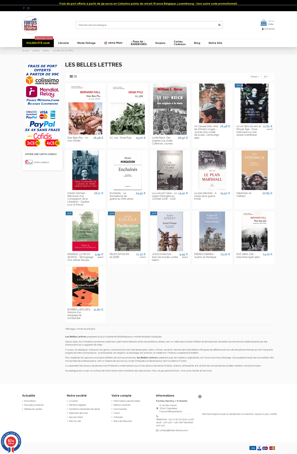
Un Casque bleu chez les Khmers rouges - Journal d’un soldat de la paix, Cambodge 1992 (206, 132)
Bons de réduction (123, 421)
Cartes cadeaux (41, 162)
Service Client (76, 417)
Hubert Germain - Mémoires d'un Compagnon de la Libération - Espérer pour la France (78, 199)
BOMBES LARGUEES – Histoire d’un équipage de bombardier (79, 314)
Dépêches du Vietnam (243, 194)
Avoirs (117, 413)
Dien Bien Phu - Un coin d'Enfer (77, 139)
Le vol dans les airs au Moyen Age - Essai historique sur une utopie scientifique (248, 130)
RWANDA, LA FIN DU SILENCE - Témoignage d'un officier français (80, 257)
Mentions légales (77, 405)
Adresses (118, 417)
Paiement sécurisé (78, 413)
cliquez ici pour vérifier (266, 414)
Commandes (120, 409)
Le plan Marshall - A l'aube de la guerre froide (205, 196)
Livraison (73, 401)
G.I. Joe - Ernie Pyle (120, 137)
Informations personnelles (127, 401)
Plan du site (75, 421)
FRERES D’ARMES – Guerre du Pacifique (205, 255)
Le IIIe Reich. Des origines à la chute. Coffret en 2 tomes (162, 140)
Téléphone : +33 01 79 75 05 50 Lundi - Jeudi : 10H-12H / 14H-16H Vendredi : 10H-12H (175, 422)
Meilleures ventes (33, 409)
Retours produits (122, 405)
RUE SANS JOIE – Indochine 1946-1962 (248, 255)
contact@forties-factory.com (174, 430)
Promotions (30, 401)
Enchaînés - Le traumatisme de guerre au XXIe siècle (121, 196)
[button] (113, 43)
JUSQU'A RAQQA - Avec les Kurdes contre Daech (165, 257)
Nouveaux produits (34, 405)
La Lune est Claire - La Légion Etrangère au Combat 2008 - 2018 (164, 196)
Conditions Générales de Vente (84, 409)
